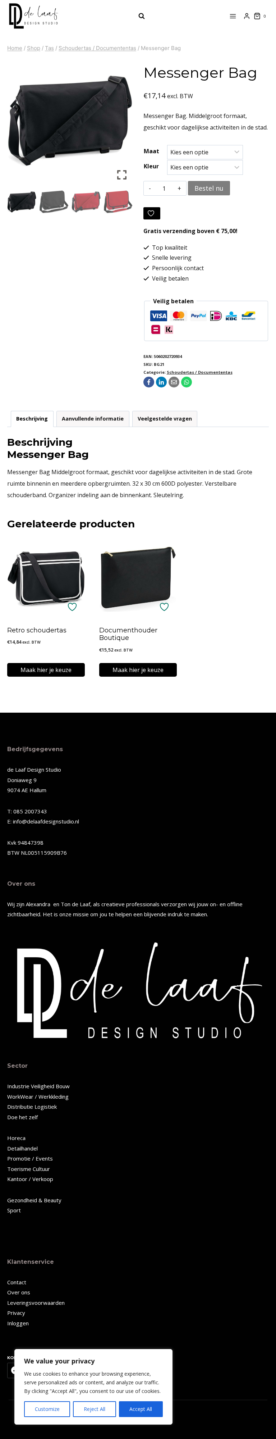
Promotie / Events (30, 1158)
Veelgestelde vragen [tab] (165, 418)
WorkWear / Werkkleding (38, 1096)
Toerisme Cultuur (28, 1168)
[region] (93, 1387)
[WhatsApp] (186, 382)
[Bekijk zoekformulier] (138, 16)
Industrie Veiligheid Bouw (38, 1086)
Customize (47, 1409)
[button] (122, 124)
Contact (16, 1282)
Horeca (16, 1137)
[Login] (246, 16)
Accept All (140, 1409)
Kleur (151, 166)
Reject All (94, 1409)
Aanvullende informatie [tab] (93, 418)
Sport (14, 1210)
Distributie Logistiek (32, 1106)
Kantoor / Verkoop (30, 1178)
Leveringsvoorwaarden (36, 1302)
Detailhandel (22, 1148)
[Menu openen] (233, 16)
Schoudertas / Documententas (200, 372)
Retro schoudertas (36, 630)
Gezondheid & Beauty (34, 1200)
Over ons (18, 1292)
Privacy (16, 1312)
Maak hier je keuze (46, 670)
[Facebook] (148, 382)
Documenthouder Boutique (128, 634)
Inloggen (18, 1323)
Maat (151, 151)
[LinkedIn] (161, 382)
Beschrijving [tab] (32, 418)
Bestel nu (209, 188)
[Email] (174, 382)
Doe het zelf (22, 1117)
